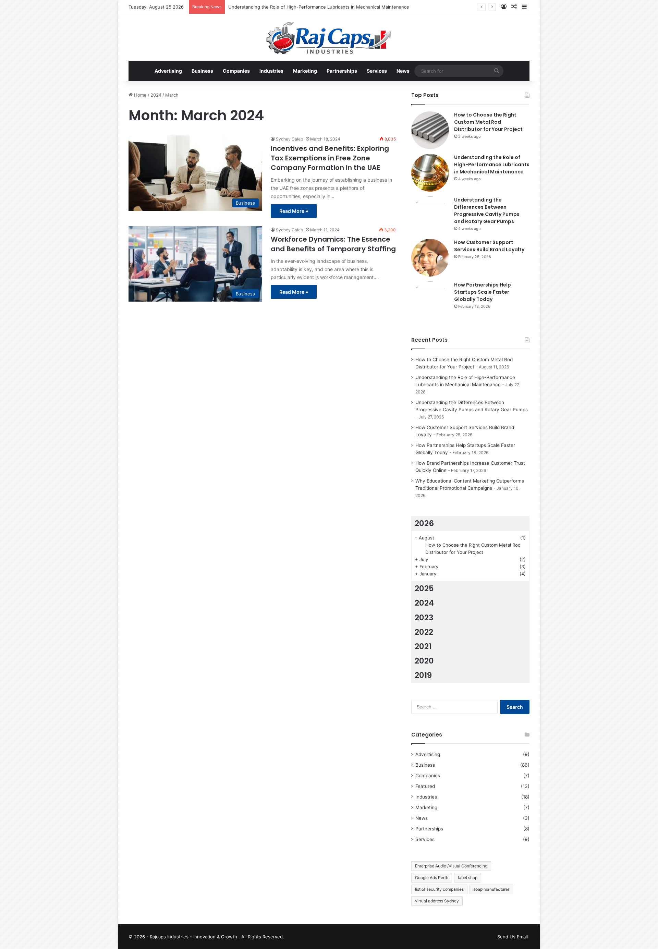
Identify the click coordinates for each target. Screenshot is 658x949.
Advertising (168, 71)
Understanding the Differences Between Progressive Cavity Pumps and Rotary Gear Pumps (487, 210)
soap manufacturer (491, 889)
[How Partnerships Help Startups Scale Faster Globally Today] (430, 300)
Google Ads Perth (431, 877)
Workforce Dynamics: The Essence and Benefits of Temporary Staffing (333, 244)
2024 (155, 95)
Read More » (293, 211)
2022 (424, 631)
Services (377, 71)
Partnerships (342, 71)
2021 (423, 646)
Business (202, 71)
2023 (424, 617)
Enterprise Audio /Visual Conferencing (451, 865)
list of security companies (439, 889)
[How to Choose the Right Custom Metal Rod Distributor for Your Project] (430, 130)
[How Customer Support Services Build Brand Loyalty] (430, 258)
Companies (236, 71)
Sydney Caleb (289, 139)
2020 (424, 660)
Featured (425, 786)
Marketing (305, 71)
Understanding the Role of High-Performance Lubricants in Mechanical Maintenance (318, 7)
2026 (424, 523)
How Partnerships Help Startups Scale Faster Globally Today (482, 292)
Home (140, 95)
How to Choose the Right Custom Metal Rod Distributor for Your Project (488, 122)
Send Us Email (512, 936)
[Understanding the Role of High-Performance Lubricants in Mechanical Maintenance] (430, 173)
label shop (467, 877)
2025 (424, 588)
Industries (271, 71)
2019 (423, 675)
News (403, 71)
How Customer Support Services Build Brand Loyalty (489, 246)
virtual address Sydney (437, 900)
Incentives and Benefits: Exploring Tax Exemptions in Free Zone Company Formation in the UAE (330, 158)
